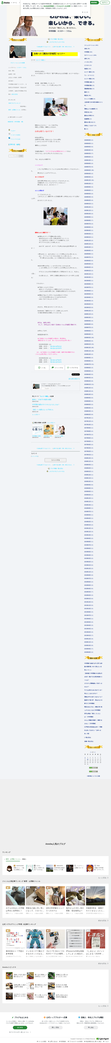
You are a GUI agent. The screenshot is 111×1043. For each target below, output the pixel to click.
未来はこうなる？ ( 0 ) (90, 125)
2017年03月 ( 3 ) (88, 448)
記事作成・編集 (14, 144)
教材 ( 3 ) (86, 92)
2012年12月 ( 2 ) (88, 568)
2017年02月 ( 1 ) (88, 451)
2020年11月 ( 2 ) (88, 314)
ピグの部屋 (22, 62)
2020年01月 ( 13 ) (89, 344)
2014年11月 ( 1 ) (88, 501)
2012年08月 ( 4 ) (88, 575)
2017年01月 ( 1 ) (88, 454)
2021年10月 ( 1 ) (88, 277)
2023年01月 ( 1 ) (88, 237)
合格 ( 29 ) (87, 48)
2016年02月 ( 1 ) (88, 468)
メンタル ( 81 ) (88, 62)
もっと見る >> (36, 414)
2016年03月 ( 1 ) (88, 464)
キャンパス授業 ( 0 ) (89, 98)
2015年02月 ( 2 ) (88, 494)
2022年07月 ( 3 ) (88, 257)
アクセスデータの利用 (75, 1041)
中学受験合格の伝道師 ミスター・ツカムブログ (55, 21)
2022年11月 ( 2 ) (88, 244)
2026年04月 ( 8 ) (88, 150)
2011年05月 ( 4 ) (88, 622)
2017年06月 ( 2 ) (88, 438)
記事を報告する (75, 379)
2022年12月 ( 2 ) (88, 240)
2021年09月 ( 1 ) (88, 280)
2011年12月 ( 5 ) (88, 602)
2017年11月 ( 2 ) (88, 421)
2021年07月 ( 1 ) (88, 287)
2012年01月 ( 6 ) (88, 598)
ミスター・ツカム (21, 67)
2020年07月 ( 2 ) (88, 327)
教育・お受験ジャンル (14, 109)
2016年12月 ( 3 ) (88, 458)
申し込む (91, 1027)
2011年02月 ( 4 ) (88, 632)
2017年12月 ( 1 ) (88, 417)
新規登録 (94, 2)
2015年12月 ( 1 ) (88, 474)
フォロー (47, 388)
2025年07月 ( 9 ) (88, 166)
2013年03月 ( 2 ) (88, 558)
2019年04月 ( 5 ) (88, 374)
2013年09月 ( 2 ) (88, 538)
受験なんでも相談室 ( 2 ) (91, 108)
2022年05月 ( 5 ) (88, 260)
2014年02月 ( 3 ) (88, 521)
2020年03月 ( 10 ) (89, 337)
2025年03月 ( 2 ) (88, 177)
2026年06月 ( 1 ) (88, 143)
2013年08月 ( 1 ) (88, 541)
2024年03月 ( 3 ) (88, 197)
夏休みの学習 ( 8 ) (89, 115)
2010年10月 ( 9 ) (88, 645)
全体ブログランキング (14, 103)
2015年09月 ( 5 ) (88, 484)
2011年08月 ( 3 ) (88, 612)
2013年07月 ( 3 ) (88, 545)
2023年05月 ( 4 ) (88, 227)
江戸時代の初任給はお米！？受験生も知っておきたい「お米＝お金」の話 (93, 730)
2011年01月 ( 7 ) (88, 635)
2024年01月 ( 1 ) (88, 203)
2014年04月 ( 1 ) (88, 518)
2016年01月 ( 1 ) (88, 471)
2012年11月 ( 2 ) (88, 571)
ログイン (105, 2)
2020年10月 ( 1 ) (88, 317)
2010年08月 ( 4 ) (88, 652)
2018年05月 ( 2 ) (88, 404)
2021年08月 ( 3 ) (88, 284)
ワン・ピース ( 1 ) (89, 75)
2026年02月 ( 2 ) (88, 156)
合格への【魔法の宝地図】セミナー (49, 53)
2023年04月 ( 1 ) (88, 230)
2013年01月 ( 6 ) (88, 565)
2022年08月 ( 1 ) (88, 254)
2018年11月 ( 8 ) (88, 391)
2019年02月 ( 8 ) (88, 381)
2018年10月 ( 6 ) (88, 394)
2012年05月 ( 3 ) (88, 585)
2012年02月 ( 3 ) (88, 595)
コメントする (55, 460)
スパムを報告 (42, 1041)
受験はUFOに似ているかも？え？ (93, 696)
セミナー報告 (40, 60)
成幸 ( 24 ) (87, 58)
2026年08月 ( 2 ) (88, 140)
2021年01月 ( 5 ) (88, 307)
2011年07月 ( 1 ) (88, 615)
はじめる (20, 1027)
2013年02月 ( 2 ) (88, 561)
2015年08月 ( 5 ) (88, 488)
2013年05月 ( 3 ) (88, 551)
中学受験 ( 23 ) (88, 52)
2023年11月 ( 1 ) (88, 210)
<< (90, 752)
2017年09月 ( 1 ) (88, 427)
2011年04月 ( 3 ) (88, 625)
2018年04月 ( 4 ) (88, 407)
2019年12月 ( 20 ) (89, 347)
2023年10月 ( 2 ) (88, 213)
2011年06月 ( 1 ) (88, 618)
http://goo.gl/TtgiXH (55, 360)
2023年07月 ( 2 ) (88, 223)
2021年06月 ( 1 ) (88, 290)
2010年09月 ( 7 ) (88, 648)
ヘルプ (107, 1041)
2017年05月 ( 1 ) (88, 441)
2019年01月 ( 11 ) (89, 384)
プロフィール (14, 62)
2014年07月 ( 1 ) (88, 511)
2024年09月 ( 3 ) (88, 187)
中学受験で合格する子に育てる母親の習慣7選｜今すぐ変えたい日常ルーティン (93, 667)
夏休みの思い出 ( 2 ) (89, 122)
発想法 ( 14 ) (87, 68)
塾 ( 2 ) (86, 129)
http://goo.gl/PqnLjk (55, 346)
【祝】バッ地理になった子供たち (42, 409)
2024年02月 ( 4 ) (88, 200)
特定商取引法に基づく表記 (93, 1041)
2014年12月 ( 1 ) (88, 498)
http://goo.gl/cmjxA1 (56, 362)
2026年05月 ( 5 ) (88, 146)
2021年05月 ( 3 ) (88, 294)
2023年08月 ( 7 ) (88, 220)
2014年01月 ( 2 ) (88, 525)
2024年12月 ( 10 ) (89, 180)
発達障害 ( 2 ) (88, 119)
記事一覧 (55, 46)
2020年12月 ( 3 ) (88, 310)
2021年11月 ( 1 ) (88, 274)
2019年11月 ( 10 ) (89, 351)
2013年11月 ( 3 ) (88, 531)
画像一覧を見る (89, 741)
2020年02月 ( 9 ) (88, 341)
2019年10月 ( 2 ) (88, 354)
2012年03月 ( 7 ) (88, 591)
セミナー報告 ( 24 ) (89, 78)
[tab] (13, 859)
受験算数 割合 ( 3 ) (89, 88)
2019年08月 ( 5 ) (88, 361)
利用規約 (63, 1041)
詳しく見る (55, 1027)
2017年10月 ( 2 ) (88, 424)
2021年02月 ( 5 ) (88, 304)
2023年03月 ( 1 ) (88, 233)
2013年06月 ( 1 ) (88, 548)
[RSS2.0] (93, 772)
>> (94, 752)
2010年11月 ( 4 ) (88, 642)
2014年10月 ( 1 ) (88, 505)
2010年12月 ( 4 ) (88, 638)
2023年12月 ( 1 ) (88, 207)
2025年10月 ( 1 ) (88, 160)
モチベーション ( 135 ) (90, 55)
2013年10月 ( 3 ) (88, 535)
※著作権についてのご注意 (93, 776)
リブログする (74, 367)
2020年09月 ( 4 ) (88, 320)
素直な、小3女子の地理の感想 (41, 399)
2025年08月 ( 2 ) (88, 163)
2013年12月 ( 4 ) (88, 528)
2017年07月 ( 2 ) (88, 434)
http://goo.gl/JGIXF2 (56, 348)
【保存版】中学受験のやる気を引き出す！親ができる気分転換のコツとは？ (93, 677)
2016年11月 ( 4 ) (88, 461)
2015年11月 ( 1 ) (88, 478)
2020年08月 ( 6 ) (88, 324)
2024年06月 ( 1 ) (88, 190)
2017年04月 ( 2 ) (88, 444)
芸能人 (24, 859)
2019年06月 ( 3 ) (88, 367)
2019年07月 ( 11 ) (89, 364)
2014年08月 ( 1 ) (88, 508)
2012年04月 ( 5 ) (88, 588)
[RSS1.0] (93, 768)
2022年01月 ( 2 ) (88, 270)
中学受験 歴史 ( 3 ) (89, 85)
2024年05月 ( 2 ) (88, 193)
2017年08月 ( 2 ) (88, 431)
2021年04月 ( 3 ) (88, 297)
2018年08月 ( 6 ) (88, 401)
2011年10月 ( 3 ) (88, 608)
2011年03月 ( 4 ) (88, 628)
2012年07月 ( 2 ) (88, 578)
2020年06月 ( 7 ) (88, 330)
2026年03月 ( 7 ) (88, 153)
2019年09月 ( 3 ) (88, 357)
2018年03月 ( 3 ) (88, 411)
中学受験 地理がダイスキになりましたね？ (45, 404)
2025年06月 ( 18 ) (89, 170)
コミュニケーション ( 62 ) (91, 45)
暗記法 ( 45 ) (87, 95)
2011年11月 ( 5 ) (88, 605)
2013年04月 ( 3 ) (88, 555)
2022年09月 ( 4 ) (88, 250)
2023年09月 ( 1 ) (88, 217)
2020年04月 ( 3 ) (88, 334)
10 (87, 759)
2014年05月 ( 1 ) (88, 515)
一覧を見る (88, 737)
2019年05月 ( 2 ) (88, 371)
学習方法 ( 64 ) (88, 112)
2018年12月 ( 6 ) (88, 387)
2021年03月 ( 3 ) (88, 300)
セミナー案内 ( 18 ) (89, 72)
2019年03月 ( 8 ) (88, 377)
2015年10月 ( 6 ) (88, 481)
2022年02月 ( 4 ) (88, 267)
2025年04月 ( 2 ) (88, 173)
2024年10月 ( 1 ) (88, 183)
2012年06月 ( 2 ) (88, 581)
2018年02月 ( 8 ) (88, 414)
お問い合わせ (53, 1041)
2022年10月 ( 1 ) (88, 247)
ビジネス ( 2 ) (88, 65)
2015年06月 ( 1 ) (88, 491)
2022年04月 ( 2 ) (88, 263)
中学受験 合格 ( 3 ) (89, 82)
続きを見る (15, 94)
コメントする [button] (58, 367)
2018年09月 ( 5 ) (88, 397)
